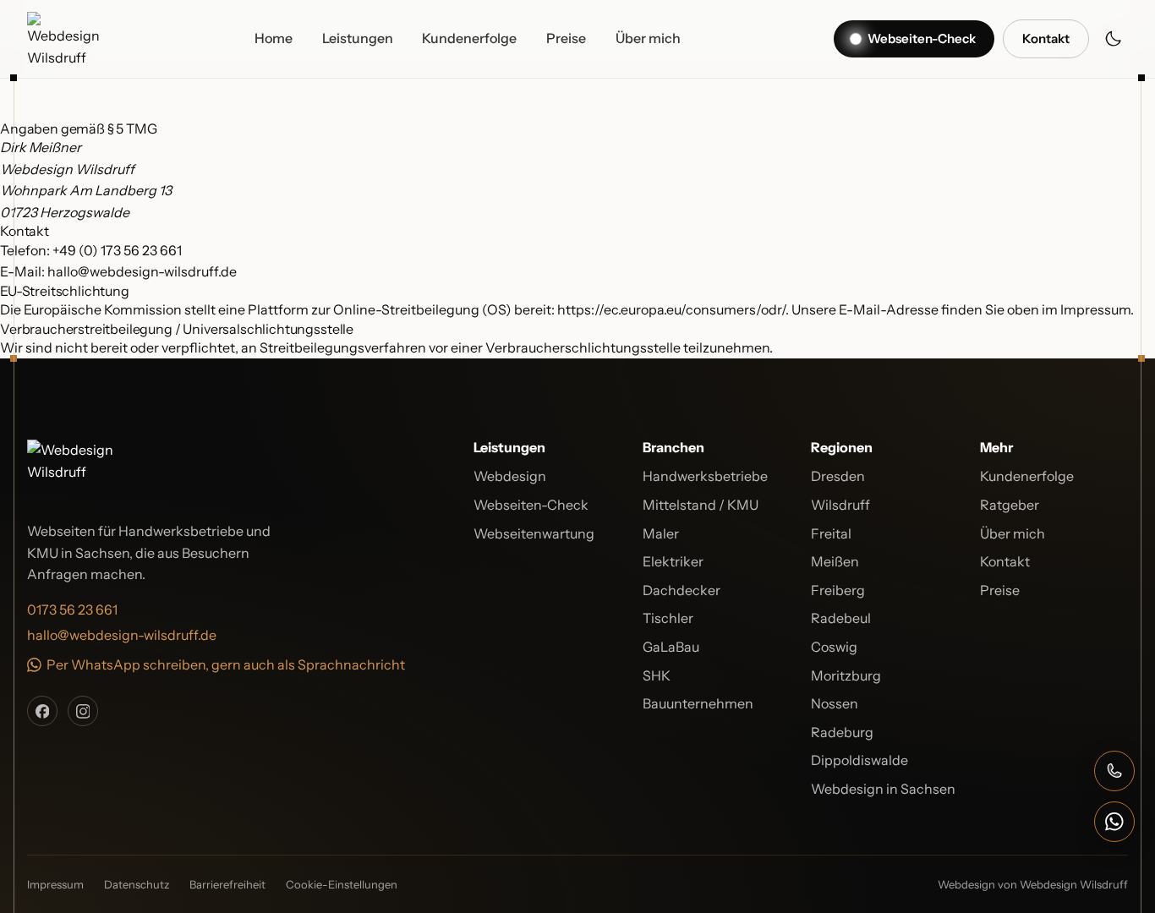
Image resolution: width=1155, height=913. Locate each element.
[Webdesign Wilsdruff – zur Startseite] (64, 39)
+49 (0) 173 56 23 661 (117, 250)
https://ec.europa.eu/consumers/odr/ (671, 309)
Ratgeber (1009, 504)
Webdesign (509, 475)
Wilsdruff (840, 504)
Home (274, 38)
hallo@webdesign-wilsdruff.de (142, 271)
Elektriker (673, 561)
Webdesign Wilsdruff (1074, 884)
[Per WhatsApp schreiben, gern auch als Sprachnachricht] (1114, 821)
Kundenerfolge (469, 38)
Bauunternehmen (698, 703)
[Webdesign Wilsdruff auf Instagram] (83, 711)
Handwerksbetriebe (705, 475)
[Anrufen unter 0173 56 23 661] (1114, 771)
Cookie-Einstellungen (341, 884)
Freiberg (838, 590)
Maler (661, 533)
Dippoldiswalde (859, 760)
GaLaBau (671, 646)
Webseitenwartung (533, 533)
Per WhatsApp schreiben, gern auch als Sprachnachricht (226, 664)
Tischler (668, 618)
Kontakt (1005, 561)
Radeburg (842, 732)
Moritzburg (846, 675)
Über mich (648, 38)
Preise (566, 38)
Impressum (55, 884)
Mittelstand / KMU (700, 504)
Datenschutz (136, 884)
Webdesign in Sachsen (883, 788)
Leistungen (357, 38)
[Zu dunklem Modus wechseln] (1113, 39)
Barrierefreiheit (227, 884)
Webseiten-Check (530, 504)
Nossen (834, 703)
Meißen (835, 561)
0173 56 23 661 (72, 609)
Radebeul (841, 618)
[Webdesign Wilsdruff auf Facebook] (42, 711)
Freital (831, 533)
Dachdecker (681, 590)
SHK (657, 675)
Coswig (834, 646)
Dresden (838, 475)
